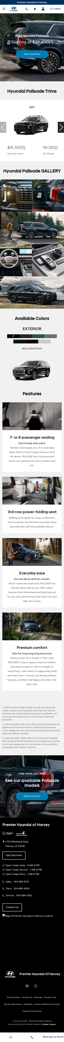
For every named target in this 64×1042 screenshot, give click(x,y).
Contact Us (26, 997)
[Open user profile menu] (44, 9)
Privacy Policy (13, 997)
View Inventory (32, 54)
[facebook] (27, 986)
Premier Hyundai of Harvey (40, 1021)
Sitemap (38, 997)
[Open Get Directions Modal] (35, 9)
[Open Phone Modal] (27, 9)
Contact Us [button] (12, 907)
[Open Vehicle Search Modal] (10, 1037)
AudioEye (28, 1004)
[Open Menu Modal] (4, 9)
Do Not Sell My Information (47, 1004)
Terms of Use (49, 997)
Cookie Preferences (32, 1011)
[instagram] (35, 986)
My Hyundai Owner (13, 1004)
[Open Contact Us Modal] (32, 1037)
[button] (61, 127)
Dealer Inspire (49, 1024)
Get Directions (14, 855)
